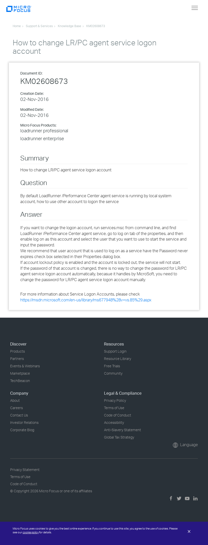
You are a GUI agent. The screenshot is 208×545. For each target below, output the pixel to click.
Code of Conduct (117, 415)
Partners (17, 358)
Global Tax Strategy (119, 437)
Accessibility (114, 422)
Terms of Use (114, 408)
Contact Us (19, 415)
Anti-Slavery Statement (122, 430)
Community (113, 373)
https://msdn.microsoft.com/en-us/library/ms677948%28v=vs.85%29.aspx (85, 299)
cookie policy (31, 532)
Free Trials (112, 366)
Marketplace (20, 373)
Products (17, 351)
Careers (16, 408)
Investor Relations (24, 422)
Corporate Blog (22, 430)
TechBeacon (20, 380)
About (15, 400)
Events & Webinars (25, 366)
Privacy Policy (115, 400)
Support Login (115, 351)
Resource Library (117, 358)
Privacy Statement (25, 469)
